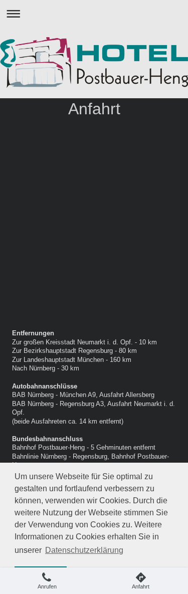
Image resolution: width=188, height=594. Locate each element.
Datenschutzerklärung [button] (84, 550)
